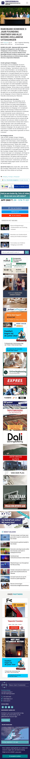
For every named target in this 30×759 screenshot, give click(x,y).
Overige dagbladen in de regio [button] (10, 742)
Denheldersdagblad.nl (12, 1)
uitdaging (4, 176)
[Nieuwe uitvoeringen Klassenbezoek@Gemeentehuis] (5, 586)
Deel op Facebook (16, 208)
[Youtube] (9, 707)
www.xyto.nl (6, 700)
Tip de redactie (16, 215)
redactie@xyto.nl (7, 698)
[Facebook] (2, 707)
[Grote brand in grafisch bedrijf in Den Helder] (5, 544)
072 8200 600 (7, 696)
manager (10, 176)
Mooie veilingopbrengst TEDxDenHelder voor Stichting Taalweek (18, 227)
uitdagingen (16, 176)
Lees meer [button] (18, 752)
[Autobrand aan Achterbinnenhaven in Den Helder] (5, 558)
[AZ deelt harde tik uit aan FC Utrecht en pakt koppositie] (5, 579)
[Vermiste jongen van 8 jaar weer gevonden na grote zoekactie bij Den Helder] (5, 537)
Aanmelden (5, 720)
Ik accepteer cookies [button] (15, 756)
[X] (6, 707)
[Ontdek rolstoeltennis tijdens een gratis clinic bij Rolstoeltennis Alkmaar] (5, 572)
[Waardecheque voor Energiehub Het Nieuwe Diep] (5, 565)
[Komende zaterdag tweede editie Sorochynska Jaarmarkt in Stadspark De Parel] (5, 551)
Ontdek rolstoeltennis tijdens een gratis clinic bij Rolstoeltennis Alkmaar (19, 571)
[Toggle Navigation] (27, 3)
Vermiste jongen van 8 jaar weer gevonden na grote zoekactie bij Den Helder (19, 537)
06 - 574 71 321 (21, 200)
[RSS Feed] (12, 707)
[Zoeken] (27, 252)
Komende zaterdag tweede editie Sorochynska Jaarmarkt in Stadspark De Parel (19, 550)
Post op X (16, 212)
